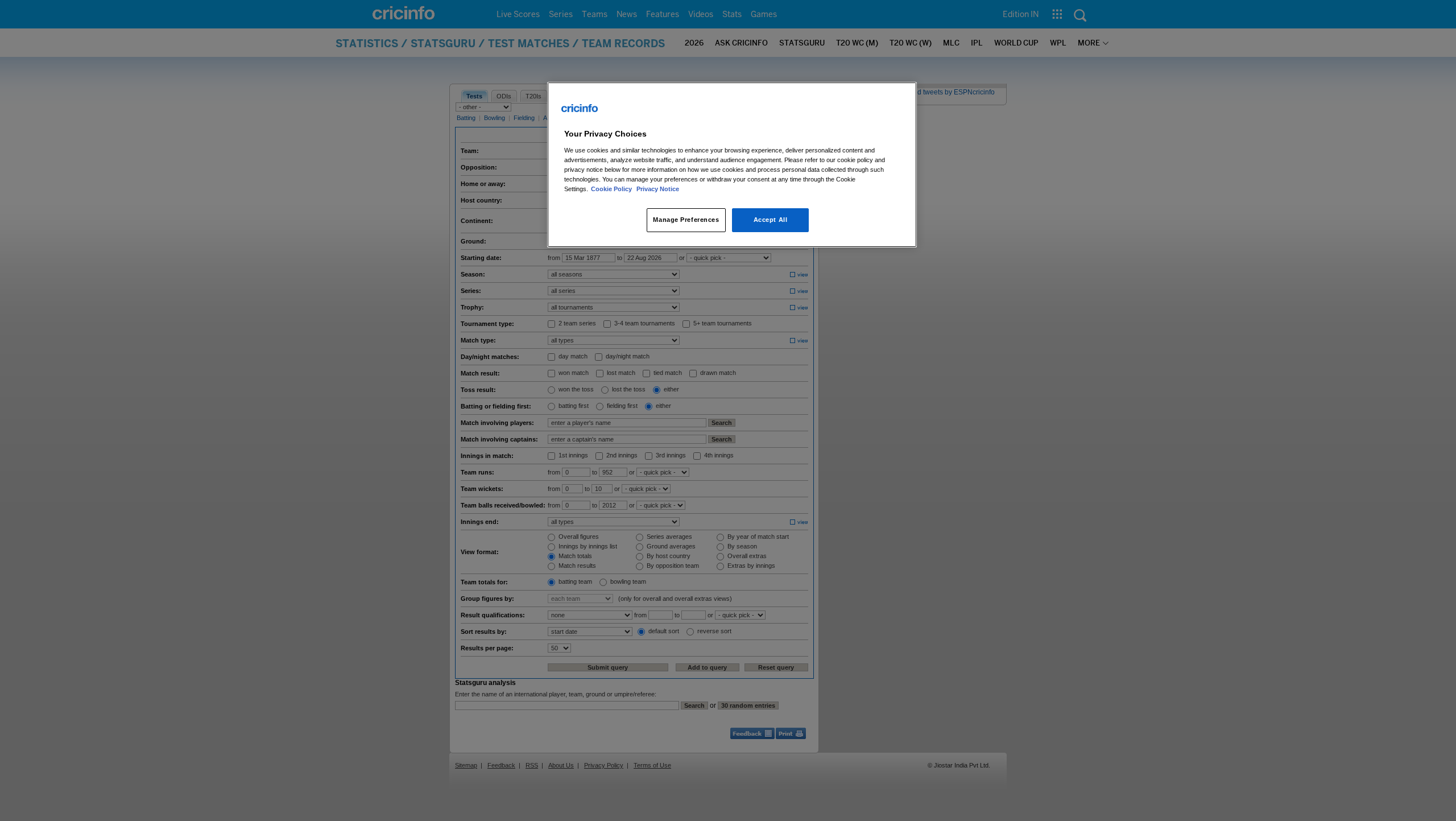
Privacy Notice (657, 188)
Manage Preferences (686, 219)
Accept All (771, 219)
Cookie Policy (612, 188)
